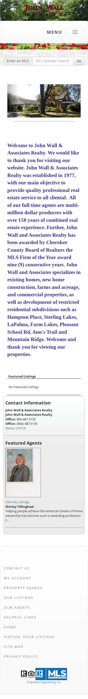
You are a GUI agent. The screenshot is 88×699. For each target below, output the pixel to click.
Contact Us (17, 568)
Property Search (23, 588)
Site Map (13, 646)
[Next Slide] (75, 101)
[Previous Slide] (12, 101)
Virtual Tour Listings (29, 637)
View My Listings (17, 502)
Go (79, 61)
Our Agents (17, 607)
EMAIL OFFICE (15, 428)
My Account (17, 578)
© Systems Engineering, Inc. (44, 682)
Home (10, 627)
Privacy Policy (21, 656)
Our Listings (18, 597)
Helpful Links (20, 617)
